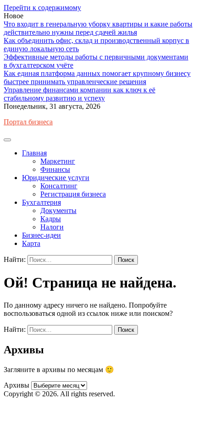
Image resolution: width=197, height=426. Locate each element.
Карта (31, 243)
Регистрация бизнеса (73, 194)
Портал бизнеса (28, 122)
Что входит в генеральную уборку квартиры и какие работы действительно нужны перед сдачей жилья (98, 28)
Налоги (52, 227)
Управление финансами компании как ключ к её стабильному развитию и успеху (79, 94)
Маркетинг (57, 161)
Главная (34, 153)
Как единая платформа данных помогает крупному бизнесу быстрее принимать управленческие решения (97, 77)
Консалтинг (58, 186)
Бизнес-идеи (41, 235)
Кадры (50, 219)
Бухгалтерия (41, 202)
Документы (58, 210)
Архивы (16, 385)
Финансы (55, 169)
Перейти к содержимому (42, 7)
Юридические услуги (55, 177)
